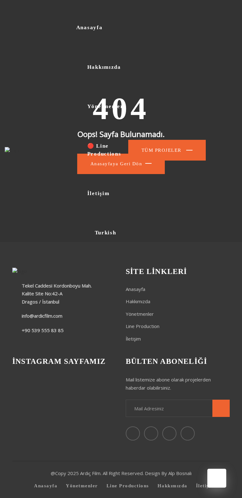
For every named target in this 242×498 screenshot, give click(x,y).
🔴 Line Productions (104, 150)
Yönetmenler (105, 106)
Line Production (142, 326)
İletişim (98, 193)
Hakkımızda (104, 67)
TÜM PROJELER (162, 150)
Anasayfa (89, 27)
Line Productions (128, 485)
